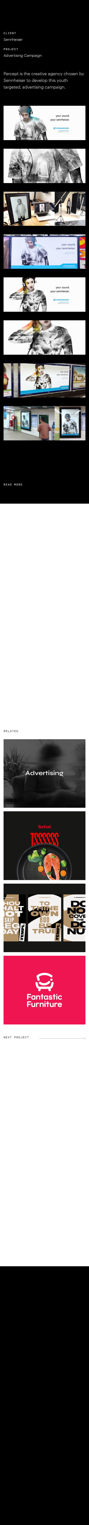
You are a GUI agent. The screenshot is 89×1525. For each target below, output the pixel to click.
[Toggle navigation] (79, 7)
